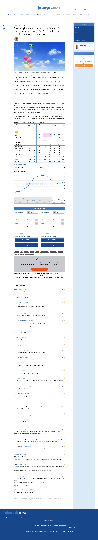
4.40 (34, 132)
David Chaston (30, 38)
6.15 (45, 157)
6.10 (45, 132)
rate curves (21, 254)
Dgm (18, 302)
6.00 (39, 132)
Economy (45, 14)
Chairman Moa (18, 393)
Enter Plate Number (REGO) (83, 56)
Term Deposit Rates (44, 252)
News (9, 14)
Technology (51, 14)
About (5, 517)
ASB (21, 252)
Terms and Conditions (19, 517)
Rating (29, 125)
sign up (81, 7)
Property (15, 14)
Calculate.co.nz (42, 531)
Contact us (10, 517)
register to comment (54, 273)
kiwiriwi (16, 429)
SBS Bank (32, 252)
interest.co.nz (22, 193)
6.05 (39, 157)
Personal (58, 14)
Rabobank (17, 252)
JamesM (20, 446)
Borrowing (21, 14)
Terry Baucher (83, 45)
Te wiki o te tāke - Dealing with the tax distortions (86, 47)
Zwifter (16, 330)
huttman (16, 344)
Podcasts (68, 14)
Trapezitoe (17, 464)
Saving (27, 14)
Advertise (31, 517)
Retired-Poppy (18, 295)
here (48, 266)
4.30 (34, 134)
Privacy (26, 517)
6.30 (50, 157)
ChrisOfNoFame (21, 386)
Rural (63, 14)
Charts (81, 14)
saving (37, 252)
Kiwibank (26, 252)
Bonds (93, 14)
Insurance (77, 27)
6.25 (50, 134)
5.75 (39, 161)
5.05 (34, 157)
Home (4, 14)
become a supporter (39, 269)
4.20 (34, 159)
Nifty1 (19, 313)
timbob (19, 350)
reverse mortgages (29, 254)
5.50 (63, 134)
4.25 (34, 161)
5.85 (39, 159)
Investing (33, 14)
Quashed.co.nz (82, 62)
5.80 (45, 161)
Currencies (75, 14)
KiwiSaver (77, 32)
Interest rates (53, 252)
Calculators (87, 14)
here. (93, 10)
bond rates (60, 252)
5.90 (59, 140)
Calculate (84, 65)
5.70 (45, 159)
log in (90, 7)
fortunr (16, 337)
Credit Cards (78, 30)
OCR (16, 254)
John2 (22, 419)
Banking (39, 14)
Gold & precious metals (80, 40)
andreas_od (17, 289)
